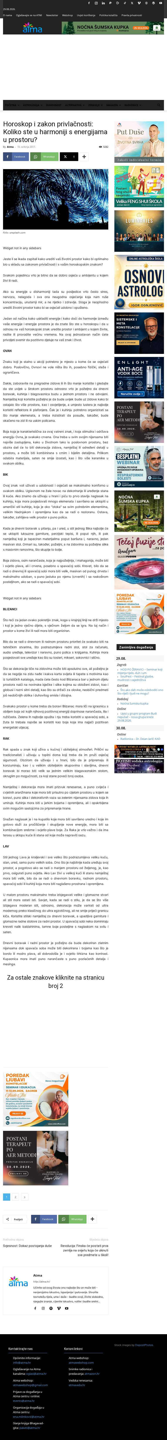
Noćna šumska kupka (134, 703)
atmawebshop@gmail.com (30, 1385)
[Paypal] (110, 3)
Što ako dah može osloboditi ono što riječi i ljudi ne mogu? (140, 691)
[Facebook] (89, 3)
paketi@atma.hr (29, 1428)
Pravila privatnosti (132, 15)
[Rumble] (117, 3)
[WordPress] (153, 3)
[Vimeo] (139, 3)
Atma (10, 146)
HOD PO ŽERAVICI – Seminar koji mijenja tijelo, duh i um (139, 671)
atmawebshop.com (81, 1363)
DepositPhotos (144, 1345)
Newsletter (52, 15)
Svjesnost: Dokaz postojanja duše (27, 1246)
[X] (132, 3)
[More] (84, 156)
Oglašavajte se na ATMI (29, 15)
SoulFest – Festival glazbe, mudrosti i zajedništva (135, 678)
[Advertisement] (83, 67)
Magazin (112, 105)
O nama (7, 15)
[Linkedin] (103, 3)
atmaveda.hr (77, 1385)
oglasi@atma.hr (36, 1374)
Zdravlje (94, 105)
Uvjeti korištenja (86, 15)
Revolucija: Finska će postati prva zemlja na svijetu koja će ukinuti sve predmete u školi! (84, 1250)
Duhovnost (53, 105)
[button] (159, 105)
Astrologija (31, 105)
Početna (10, 105)
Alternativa (73, 105)
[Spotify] (52, 1308)
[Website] (146, 3)
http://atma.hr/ (41, 1281)
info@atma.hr (22, 1363)
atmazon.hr (92, 1374)
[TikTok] (125, 3)
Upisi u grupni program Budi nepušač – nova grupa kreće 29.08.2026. (137, 717)
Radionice (131, 105)
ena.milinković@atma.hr (28, 1417)
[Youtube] (160, 3)
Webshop (67, 15)
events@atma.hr (24, 1401)
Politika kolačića (108, 15)
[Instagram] (96, 3)
